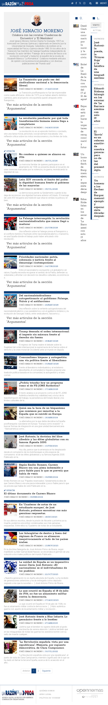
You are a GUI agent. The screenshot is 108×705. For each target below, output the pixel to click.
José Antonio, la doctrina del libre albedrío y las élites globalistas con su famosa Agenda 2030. (43, 439)
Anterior (26, 671)
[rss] (37, 69)
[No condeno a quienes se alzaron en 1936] (10, 159)
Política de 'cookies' (49, 698)
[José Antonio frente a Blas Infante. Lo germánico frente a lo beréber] (10, 621)
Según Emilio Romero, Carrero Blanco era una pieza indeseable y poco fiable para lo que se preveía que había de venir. (43, 469)
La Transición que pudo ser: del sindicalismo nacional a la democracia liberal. (43, 82)
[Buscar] (90, 3)
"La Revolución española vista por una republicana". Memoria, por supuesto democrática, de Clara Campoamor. (43, 645)
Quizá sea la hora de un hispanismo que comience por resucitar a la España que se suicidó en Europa (42, 411)
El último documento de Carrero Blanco (29, 493)
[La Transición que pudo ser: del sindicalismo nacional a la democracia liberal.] (10, 84)
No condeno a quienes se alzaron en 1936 (42, 156)
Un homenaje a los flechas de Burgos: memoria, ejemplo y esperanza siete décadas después (87, 173)
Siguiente (46, 671)
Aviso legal (45, 694)
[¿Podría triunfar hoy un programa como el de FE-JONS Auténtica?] (10, 387)
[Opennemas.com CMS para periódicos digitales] (90, 693)
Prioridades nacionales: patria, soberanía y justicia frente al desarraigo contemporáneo (38, 260)
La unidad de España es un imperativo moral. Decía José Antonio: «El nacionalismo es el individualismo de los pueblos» (44, 566)
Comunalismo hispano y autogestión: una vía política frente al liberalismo (43, 359)
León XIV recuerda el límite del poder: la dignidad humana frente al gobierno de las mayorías (44, 182)
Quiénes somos (47, 691)
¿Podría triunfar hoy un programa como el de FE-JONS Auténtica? (41, 384)
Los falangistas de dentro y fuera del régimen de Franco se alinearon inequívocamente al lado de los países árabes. (43, 538)
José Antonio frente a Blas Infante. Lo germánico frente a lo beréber (43, 618)
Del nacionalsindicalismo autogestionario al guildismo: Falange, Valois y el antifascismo (43, 298)
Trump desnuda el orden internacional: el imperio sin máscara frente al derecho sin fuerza (44, 334)
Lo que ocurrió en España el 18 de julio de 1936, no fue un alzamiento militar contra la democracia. (43, 593)
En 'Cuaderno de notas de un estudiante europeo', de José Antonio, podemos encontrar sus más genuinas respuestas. (43, 509)
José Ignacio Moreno (31, 89)
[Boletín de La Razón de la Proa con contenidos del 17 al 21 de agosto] (76, 64)
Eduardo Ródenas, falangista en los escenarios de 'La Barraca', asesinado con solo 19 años (101, 105)
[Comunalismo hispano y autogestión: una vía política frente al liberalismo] (10, 362)
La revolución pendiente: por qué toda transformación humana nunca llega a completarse (43, 121)
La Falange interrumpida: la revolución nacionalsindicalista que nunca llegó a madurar (44, 221)
